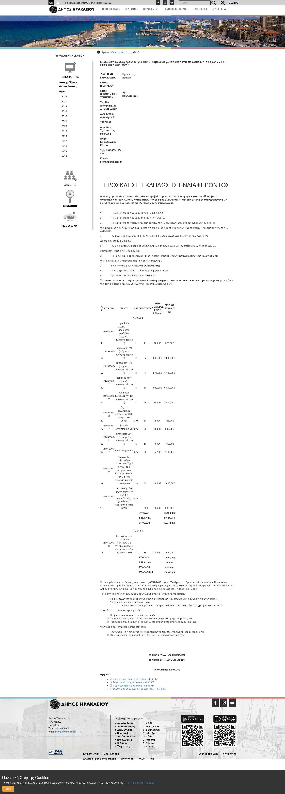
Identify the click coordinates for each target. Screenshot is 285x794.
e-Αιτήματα (152, 733)
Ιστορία (150, 739)
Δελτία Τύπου (125, 723)
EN (57, 3)
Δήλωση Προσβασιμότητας (99, 758)
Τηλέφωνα (152, 726)
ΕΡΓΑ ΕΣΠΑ (219, 9)
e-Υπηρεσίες (153, 729)
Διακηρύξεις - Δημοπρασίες (68, 84)
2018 (136, 52)
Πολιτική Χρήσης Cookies (140, 782)
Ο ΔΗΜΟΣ (130, 9)
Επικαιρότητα (119, 52)
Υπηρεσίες (123, 746)
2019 (64, 131)
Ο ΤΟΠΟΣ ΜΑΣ (110, 9)
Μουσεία (151, 746)
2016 (64, 145)
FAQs (142, 758)
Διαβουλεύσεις (126, 736)
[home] (73, 10)
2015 (64, 150)
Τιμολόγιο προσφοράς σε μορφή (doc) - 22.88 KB (138, 688)
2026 (64, 96)
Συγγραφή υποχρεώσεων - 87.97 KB (133, 682)
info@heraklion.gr (65, 731)
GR (51, 3)
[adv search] (222, 2)
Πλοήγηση (127, 758)
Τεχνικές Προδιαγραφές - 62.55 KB (133, 685)
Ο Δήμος (122, 743)
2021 (64, 121)
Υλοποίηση (230, 753)
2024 (64, 106)
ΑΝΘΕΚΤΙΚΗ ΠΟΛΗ (175, 9)
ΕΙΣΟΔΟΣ (233, 2)
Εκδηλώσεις (124, 739)
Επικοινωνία (91, 753)
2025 (64, 101)
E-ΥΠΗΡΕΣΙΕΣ (200, 9)
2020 (64, 126)
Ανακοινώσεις (126, 726)
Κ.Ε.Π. (149, 723)
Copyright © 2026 (208, 753)
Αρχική (106, 52)
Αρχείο (63, 91)
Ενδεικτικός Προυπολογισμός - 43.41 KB (135, 679)
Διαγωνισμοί (125, 729)
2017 (64, 140)
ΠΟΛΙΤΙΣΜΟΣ (150, 9)
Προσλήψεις (124, 733)
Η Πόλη (150, 736)
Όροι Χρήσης (111, 753)
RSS (152, 758)
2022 (64, 116)
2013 (64, 155)
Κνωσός (150, 743)
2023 (64, 111)
